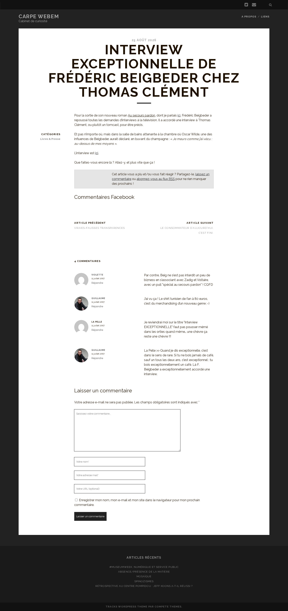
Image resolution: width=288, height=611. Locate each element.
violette (97, 275)
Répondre (97, 282)
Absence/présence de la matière (144, 571)
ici (179, 115)
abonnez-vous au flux (156, 179)
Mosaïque (144, 576)
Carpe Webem (39, 16)
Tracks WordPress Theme (127, 606)
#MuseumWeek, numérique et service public (144, 567)
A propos (249, 16)
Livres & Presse (50, 138)
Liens (265, 16)
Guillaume (98, 298)
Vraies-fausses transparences (99, 227)
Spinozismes (143, 581)
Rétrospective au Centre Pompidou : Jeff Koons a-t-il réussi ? (143, 586)
